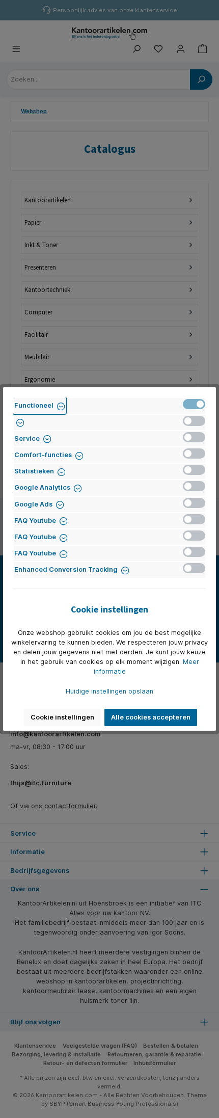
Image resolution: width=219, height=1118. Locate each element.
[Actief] (194, 404)
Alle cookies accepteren (150, 717)
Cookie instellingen (62, 717)
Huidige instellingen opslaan (109, 691)
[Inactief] (194, 421)
